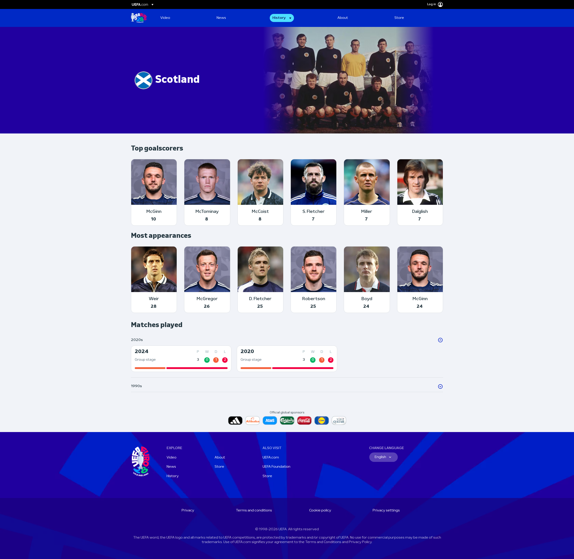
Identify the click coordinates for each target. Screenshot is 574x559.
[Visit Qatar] (339, 420)
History (173, 476)
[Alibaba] (252, 420)
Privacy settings (386, 510)
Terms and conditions (254, 510)
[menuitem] (182, 18)
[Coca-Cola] (304, 420)
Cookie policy (320, 510)
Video (171, 457)
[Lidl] (321, 420)
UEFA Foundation (276, 466)
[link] (165, 18)
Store (219, 466)
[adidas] (235, 420)
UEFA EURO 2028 (139, 18)
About (220, 457)
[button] (282, 18)
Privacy (188, 510)
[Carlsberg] (287, 420)
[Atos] (270, 420)
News (171, 466)
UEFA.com (271, 457)
